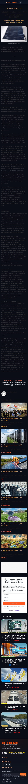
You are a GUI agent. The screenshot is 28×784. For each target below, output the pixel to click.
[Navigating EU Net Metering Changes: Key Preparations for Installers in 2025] (14, 462)
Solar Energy (4, 703)
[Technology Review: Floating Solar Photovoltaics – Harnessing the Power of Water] (14, 719)
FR (10, 781)
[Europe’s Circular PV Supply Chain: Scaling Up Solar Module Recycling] (14, 489)
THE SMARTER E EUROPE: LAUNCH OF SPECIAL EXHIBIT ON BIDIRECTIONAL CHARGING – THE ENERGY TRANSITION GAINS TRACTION (15, 660)
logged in (11, 567)
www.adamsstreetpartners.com (10, 263)
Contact (8, 779)
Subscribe (23, 775)
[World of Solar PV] (16, 753)
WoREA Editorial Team (9, 20)
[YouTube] (9, 764)
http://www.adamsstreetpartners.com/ (12, 265)
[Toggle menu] (20, 2)
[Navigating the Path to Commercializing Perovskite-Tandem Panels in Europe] (14, 515)
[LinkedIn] (6, 764)
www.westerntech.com (13, 369)
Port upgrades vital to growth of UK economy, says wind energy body (7, 384)
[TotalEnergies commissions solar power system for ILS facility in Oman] (14, 697)
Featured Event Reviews (5, 681)
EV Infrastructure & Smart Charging (8, 656)
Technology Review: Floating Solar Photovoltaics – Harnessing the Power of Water (15, 729)
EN (3, 781)
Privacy (22, 778)
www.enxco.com (10, 304)
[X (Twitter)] (3, 764)
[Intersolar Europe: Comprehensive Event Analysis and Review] (14, 675)
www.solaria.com (19, 232)
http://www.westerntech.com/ (10, 372)
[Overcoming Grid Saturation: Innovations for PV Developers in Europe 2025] (14, 410)
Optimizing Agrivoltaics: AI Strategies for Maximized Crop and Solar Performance (13, 555)
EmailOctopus (17, 610)
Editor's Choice (4, 632)
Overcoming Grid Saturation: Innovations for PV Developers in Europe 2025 (11, 423)
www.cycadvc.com (16, 296)
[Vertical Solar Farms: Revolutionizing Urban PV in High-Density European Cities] (14, 436)
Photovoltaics (19, 22)
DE (7, 781)
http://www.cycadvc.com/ (9, 298)
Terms (3, 779)
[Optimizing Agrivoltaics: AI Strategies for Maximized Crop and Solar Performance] (14, 541)
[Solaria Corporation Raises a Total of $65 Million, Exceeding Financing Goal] (14, 34)
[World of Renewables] (5, 753)
